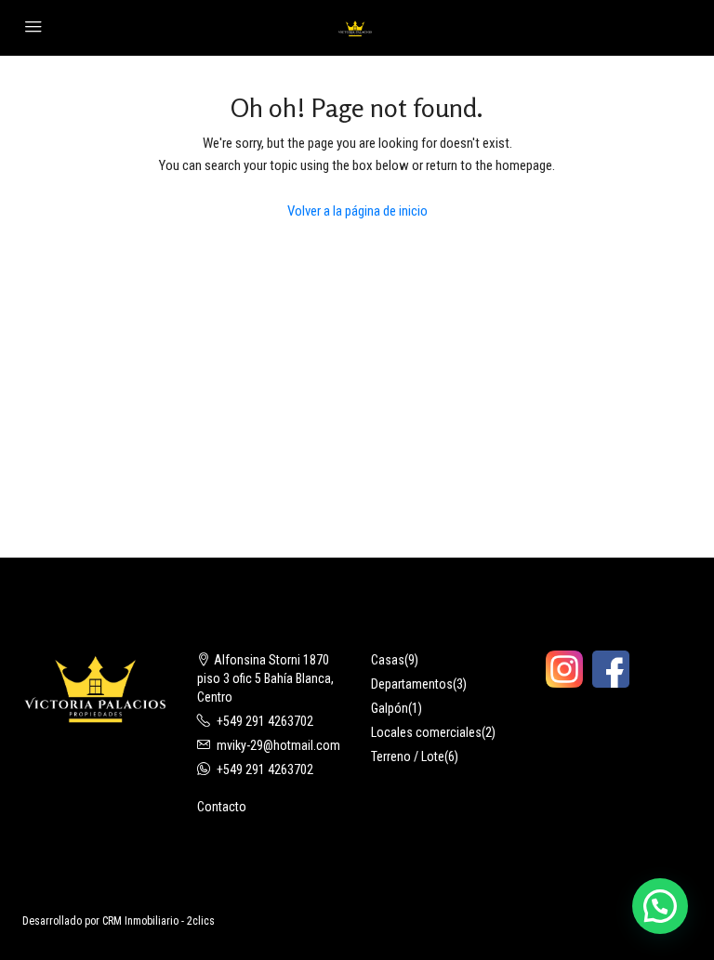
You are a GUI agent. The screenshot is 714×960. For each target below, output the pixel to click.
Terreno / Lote (407, 756)
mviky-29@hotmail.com (278, 745)
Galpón (389, 708)
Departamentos (412, 684)
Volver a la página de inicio (357, 211)
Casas (387, 659)
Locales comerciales (426, 732)
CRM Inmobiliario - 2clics (158, 920)
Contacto (221, 806)
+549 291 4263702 (265, 721)
